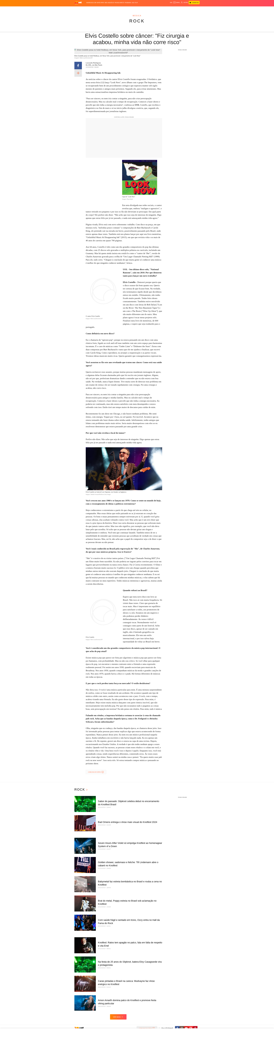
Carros (112, 8)
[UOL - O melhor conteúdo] (78, 2)
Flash (85, 8)
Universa (146, 8)
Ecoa (162, 8)
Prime (183, 8)
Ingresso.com (91, 2)
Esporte (132, 8)
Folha (126, 8)
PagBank (128, 2)
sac (171, 2)
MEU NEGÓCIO (109, 2)
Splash (139, 8)
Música (137, 16)
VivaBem (153, 8)
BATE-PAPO (100, 2)
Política (105, 8)
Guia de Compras (197, 8)
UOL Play (135, 2)
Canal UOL (168, 8)
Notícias (99, 8)
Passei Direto (119, 2)
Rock (137, 21)
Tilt (158, 8)
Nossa (175, 8)
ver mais (117, 1017)
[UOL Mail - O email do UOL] (176, 2)
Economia (120, 8)
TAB (179, 8)
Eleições (91, 8)
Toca (188, 8)
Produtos (78, 8)
